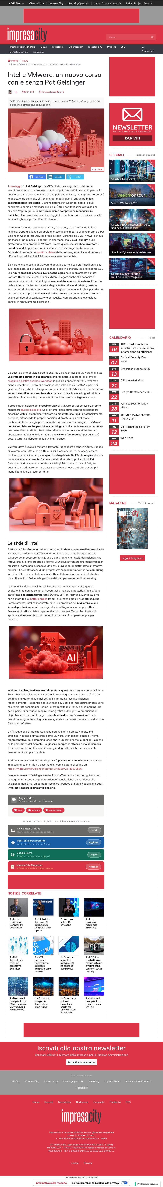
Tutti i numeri (146, 503)
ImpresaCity (56, 3)
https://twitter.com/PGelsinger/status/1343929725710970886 (45, 768)
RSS (128, 1102)
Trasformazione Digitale (22, 46)
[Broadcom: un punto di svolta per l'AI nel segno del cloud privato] (69, 945)
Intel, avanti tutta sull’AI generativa (67, 921)
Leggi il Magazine (132, 558)
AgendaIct (82, 1087)
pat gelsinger (55, 810)
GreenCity (93, 1081)
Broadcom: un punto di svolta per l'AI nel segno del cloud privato (67, 963)
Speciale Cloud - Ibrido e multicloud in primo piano (126, 275)
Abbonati (93, 866)
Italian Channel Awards (107, 3)
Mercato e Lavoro (19, 51)
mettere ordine (38, 598)
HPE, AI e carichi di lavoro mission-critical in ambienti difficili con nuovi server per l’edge (94, 964)
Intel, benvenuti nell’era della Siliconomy (91, 923)
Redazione (82, 1102)
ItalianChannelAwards (138, 1081)
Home (14, 60)
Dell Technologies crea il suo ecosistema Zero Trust (16, 963)
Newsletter (147, 50)
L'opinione (38, 51)
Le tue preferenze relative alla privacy (95, 1182)
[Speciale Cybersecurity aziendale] (132, 244)
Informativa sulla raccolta (51, 1182)
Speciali (48, 1102)
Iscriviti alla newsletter (81, 1062)
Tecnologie (57, 46)
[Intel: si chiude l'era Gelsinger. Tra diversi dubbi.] (18, 907)
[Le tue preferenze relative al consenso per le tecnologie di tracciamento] (146, 1184)
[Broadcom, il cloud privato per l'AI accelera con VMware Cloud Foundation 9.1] (18, 986)
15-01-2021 (29, 92)
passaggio (16, 186)
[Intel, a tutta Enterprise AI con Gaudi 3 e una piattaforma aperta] (43, 907)
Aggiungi (93, 842)
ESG (123, 46)
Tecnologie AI (95, 46)
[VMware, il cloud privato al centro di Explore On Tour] (94, 986)
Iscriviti (94, 830)
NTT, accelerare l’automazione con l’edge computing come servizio (43, 964)
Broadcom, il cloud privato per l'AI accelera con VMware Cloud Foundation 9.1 (18, 1004)
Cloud (43, 46)
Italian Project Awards (139, 3)
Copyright (99, 1102)
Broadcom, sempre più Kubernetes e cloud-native (42, 1002)
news (25, 60)
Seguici (94, 854)
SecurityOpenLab (78, 3)
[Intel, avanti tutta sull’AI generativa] (69, 907)
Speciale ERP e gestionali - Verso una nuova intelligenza (130, 226)
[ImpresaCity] (27, 34)
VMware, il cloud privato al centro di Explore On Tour (94, 1002)
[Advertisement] (81, 1030)
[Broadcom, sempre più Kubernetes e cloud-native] (43, 986)
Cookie (75, 1162)
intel (20, 810)
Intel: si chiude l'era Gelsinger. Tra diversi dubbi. (16, 923)
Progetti (111, 46)
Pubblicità (115, 1102)
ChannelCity (36, 3)
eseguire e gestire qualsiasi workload (30, 380)
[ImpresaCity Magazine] (132, 528)
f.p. (15, 92)
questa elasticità (31, 409)
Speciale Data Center (123, 178)
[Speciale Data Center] (132, 171)
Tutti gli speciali (145, 154)
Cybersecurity (76, 46)
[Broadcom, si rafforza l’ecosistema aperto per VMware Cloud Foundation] (69, 986)
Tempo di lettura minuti (52, 92)
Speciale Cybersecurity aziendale (131, 252)
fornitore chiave (46, 252)
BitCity (16, 1081)
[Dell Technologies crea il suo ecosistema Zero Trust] (18, 945)
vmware (36, 810)
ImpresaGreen (112, 1081)
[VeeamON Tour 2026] (132, 195)
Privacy (88, 1162)
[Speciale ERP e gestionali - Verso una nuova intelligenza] (132, 220)
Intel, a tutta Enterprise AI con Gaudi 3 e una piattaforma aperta (43, 924)
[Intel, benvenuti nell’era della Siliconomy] (94, 907)
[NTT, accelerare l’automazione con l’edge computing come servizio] (43, 945)
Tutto (151, 337)
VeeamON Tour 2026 (124, 203)
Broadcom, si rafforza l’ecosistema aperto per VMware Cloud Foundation (68, 1005)
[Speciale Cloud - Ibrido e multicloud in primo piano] (132, 269)
